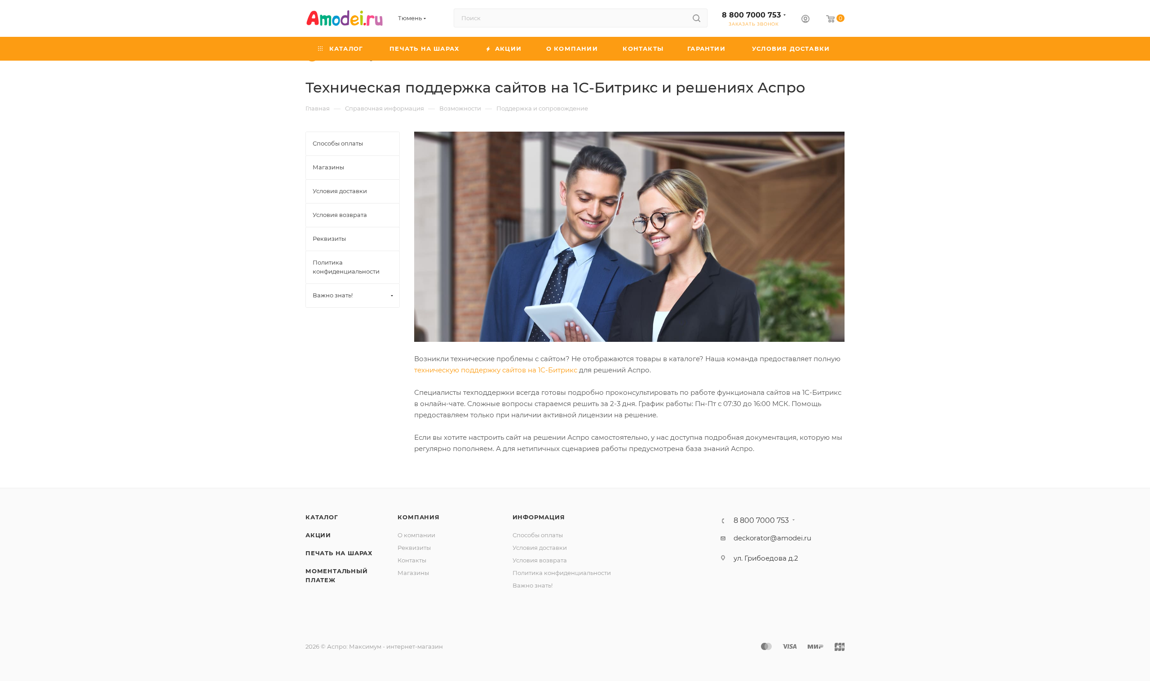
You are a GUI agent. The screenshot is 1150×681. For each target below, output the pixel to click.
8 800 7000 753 (751, 15)
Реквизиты (414, 547)
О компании (416, 535)
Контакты (412, 560)
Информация (539, 517)
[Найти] (697, 18)
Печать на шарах (338, 553)
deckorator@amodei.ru (772, 538)
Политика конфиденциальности (562, 572)
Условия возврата (540, 560)
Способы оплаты (538, 535)
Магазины (413, 572)
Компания (418, 517)
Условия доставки (540, 547)
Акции (318, 535)
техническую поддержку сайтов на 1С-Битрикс (495, 370)
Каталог (321, 517)
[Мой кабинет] (805, 20)
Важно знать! (533, 585)
